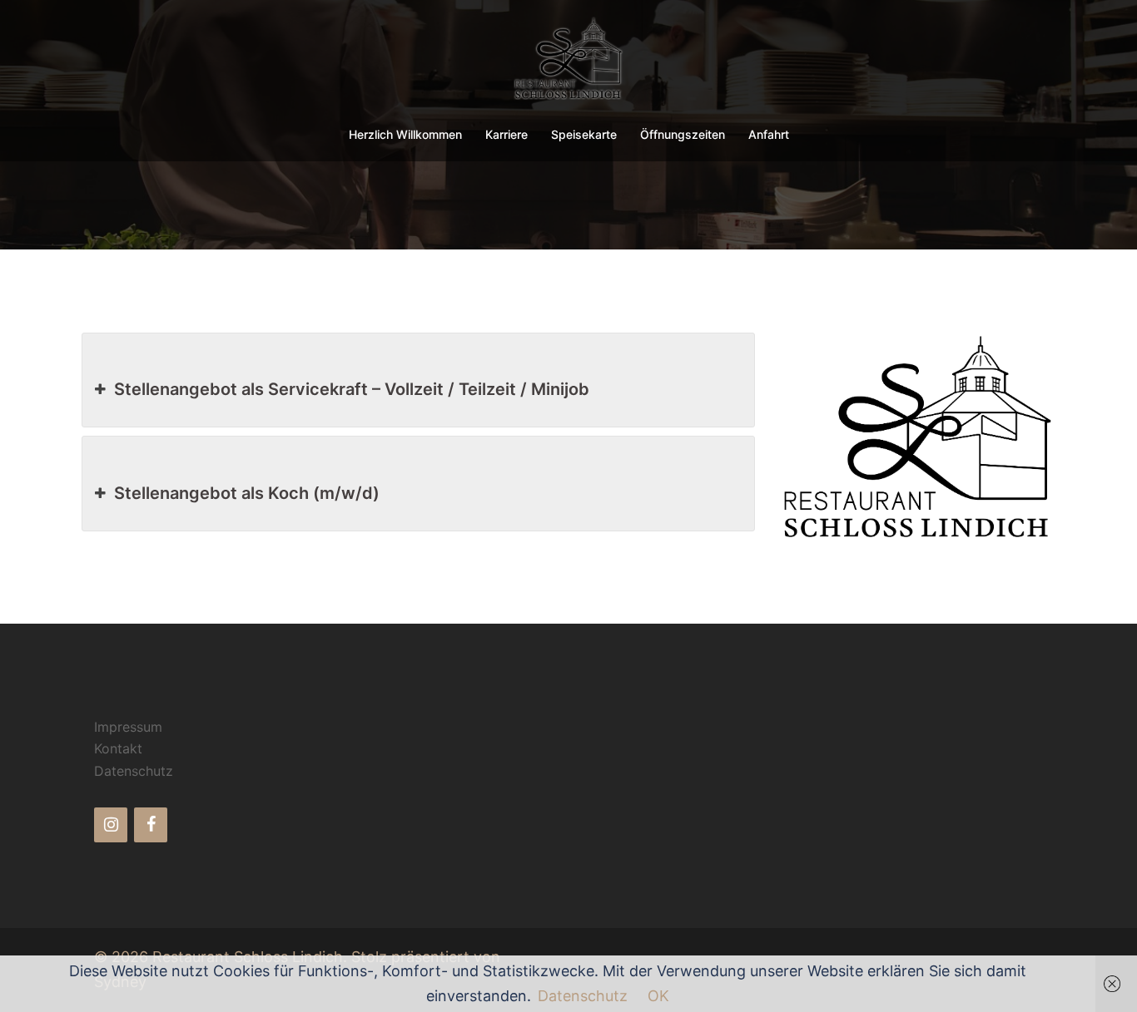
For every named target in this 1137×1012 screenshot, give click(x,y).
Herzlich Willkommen (405, 134)
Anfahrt (768, 134)
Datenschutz (133, 771)
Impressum (128, 726)
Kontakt (118, 748)
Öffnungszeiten (682, 134)
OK (658, 996)
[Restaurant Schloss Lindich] (569, 63)
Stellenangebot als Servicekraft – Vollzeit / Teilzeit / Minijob (351, 389)
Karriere (506, 134)
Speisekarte (584, 134)
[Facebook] (150, 824)
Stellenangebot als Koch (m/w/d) (247, 493)
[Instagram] (110, 824)
